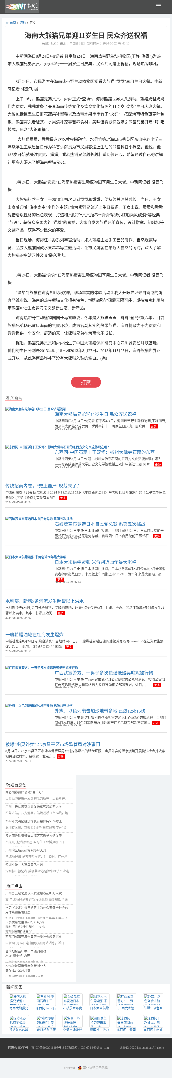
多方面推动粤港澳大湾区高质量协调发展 (33, 836)
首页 (13, 23)
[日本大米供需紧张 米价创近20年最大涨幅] (35, 557)
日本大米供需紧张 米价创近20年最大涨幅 (95, 562)
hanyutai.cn (144, 1047)
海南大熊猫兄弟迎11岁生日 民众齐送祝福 (95, 414)
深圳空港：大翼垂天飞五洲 (24, 865)
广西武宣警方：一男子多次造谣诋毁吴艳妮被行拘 (104, 673)
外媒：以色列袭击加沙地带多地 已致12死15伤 (100, 711)
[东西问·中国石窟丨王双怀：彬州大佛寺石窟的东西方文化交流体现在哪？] (57, 447)
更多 (154, 426)
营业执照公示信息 (95, 1068)
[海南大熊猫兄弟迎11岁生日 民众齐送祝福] (35, 409)
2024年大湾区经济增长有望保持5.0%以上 (33, 821)
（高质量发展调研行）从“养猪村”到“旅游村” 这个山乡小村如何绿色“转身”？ (25, 927)
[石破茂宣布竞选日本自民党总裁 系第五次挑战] (39, 518)
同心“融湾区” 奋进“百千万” (24, 792)
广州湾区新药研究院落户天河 (25, 850)
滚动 (23, 23)
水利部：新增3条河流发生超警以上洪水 (44, 601)
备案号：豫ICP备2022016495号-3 (41, 1047)
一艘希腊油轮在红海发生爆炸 (34, 634)
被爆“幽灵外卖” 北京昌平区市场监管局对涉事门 (52, 744)
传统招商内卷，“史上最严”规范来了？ (43, 485)
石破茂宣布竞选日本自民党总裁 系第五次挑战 (100, 524)
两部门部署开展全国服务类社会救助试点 (33, 937)
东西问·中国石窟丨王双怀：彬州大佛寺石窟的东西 (105, 452)
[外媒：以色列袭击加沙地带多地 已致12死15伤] (39, 705)
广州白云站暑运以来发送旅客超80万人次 (33, 806)
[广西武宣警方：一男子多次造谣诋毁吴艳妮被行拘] (41, 667)
